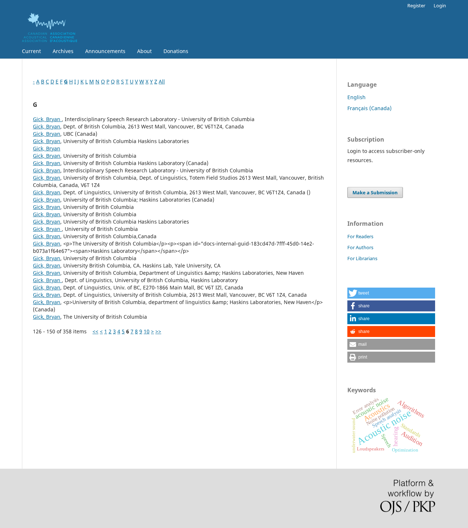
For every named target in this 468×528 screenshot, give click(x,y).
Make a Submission (375, 192)
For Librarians (362, 258)
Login (440, 5)
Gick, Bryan (47, 119)
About (144, 51)
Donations (175, 51)
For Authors (360, 247)
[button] (391, 293)
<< (95, 331)
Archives (63, 51)
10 (147, 331)
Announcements (105, 51)
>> (158, 331)
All (162, 81)
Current (31, 51)
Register (416, 5)
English (356, 97)
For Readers (360, 236)
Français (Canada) (369, 108)
